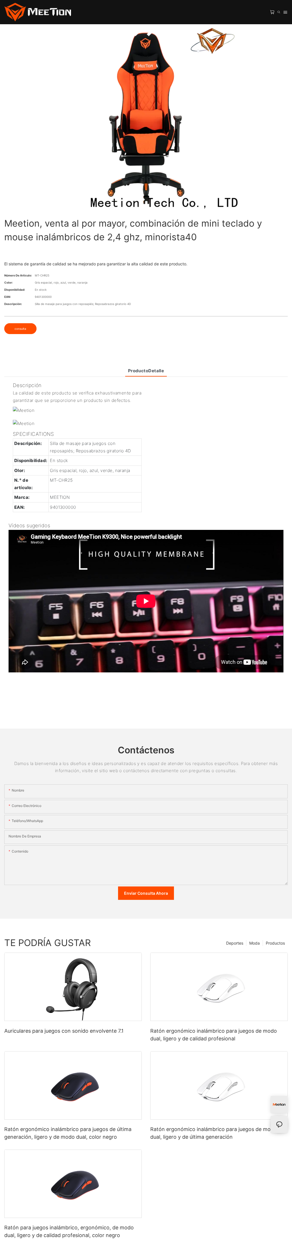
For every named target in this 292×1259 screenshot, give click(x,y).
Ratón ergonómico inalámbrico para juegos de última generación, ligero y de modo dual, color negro (67, 1133)
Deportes (234, 943)
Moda (254, 943)
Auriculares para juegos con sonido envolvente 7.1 (63, 1031)
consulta (20, 328)
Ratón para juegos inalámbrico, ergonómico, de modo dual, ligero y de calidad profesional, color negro (69, 1231)
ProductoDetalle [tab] (146, 370)
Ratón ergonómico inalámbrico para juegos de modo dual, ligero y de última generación (213, 1133)
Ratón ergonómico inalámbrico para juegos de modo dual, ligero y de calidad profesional (213, 1035)
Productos (275, 943)
